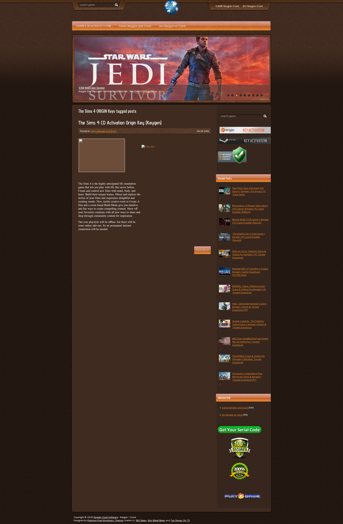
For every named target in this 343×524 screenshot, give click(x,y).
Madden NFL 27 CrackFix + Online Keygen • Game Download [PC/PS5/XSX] (250, 272)
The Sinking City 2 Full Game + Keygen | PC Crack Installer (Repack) (248, 237)
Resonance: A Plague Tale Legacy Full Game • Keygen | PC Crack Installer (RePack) (250, 209)
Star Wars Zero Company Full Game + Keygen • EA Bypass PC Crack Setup (249, 191)
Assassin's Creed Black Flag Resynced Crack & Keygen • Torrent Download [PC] (247, 376)
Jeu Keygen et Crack (172, 26)
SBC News (141, 520)
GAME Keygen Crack (227, 6)
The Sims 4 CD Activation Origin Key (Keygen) (119, 123)
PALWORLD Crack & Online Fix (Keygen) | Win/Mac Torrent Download (248, 359)
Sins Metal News (156, 520)
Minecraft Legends (88, 88)
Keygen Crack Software (105, 517)
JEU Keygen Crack (253, 6)
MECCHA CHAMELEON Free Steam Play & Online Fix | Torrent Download (250, 342)
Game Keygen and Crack (135, 26)
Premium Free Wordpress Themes (105, 520)
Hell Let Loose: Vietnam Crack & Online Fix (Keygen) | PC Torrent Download (249, 254)
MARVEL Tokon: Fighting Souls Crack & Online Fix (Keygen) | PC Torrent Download (249, 289)
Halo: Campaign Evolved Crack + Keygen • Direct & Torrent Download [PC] (249, 307)
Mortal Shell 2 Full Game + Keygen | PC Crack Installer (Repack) (250, 221)
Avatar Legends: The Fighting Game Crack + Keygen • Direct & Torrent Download (249, 324)
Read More (145, 91)
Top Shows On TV (180, 520)
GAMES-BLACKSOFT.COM (93, 26)
